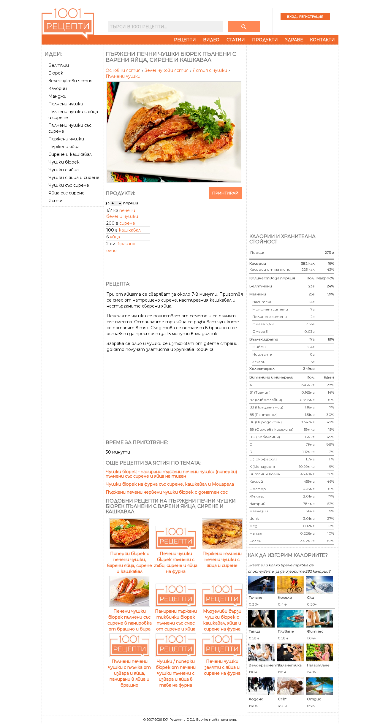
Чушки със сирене (68, 185)
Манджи (57, 96)
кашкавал (130, 230)
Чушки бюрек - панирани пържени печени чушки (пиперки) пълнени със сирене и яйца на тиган (171, 474)
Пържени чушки (66, 139)
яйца (115, 237)
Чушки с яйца (63, 169)
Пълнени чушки (65, 104)
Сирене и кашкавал (70, 154)
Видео (211, 39)
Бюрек (55, 73)
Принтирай (225, 193)
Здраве (294, 39)
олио (111, 250)
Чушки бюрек (64, 162)
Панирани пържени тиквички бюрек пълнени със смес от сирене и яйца (176, 620)
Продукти (265, 39)
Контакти (322, 39)
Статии (236, 39)
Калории (57, 88)
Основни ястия (124, 70)
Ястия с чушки (210, 70)
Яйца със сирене (66, 193)
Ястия (56, 200)
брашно (126, 243)
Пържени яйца (64, 146)
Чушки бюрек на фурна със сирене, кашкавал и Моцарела (170, 484)
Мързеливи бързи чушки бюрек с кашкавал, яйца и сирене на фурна (222, 620)
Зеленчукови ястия (70, 80)
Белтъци (58, 65)
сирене (127, 223)
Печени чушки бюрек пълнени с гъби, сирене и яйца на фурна (175, 562)
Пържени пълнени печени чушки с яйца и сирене (222, 559)
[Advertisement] (73, 298)
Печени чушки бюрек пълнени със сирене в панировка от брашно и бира (129, 620)
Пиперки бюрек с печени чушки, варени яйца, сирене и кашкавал (129, 562)
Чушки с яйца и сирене (73, 177)
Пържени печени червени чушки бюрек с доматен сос (167, 492)
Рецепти (185, 39)
